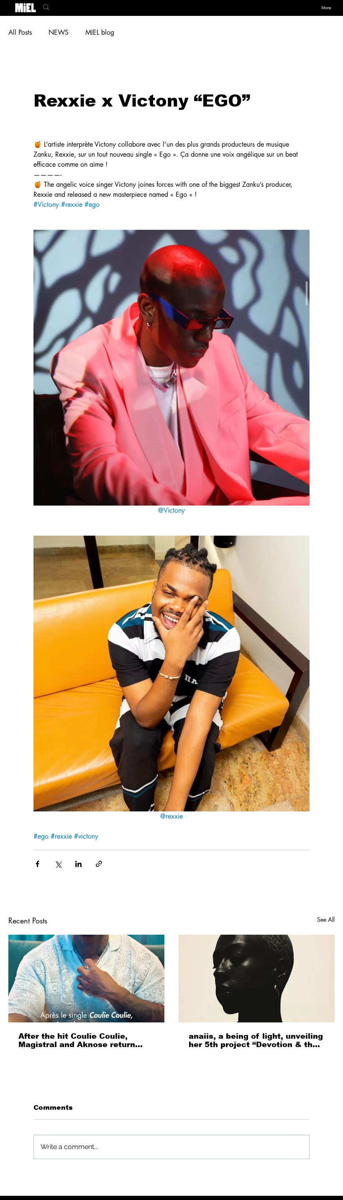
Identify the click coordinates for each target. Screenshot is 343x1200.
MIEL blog (99, 32)
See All (326, 919)
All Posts (20, 32)
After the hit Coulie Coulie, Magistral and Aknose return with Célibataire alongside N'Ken (86, 1040)
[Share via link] (99, 864)
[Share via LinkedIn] (78, 864)
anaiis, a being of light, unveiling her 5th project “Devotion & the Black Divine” (256, 1040)
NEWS (59, 32)
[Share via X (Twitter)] (58, 864)
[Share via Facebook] (37, 864)
